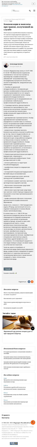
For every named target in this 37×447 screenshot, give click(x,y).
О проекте (6, 415)
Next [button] (32, 328)
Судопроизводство (12, 57)
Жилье (6, 393)
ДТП (5, 57)
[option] (18, 329)
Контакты (6, 418)
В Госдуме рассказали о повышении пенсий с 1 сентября (18, 352)
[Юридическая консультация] (6, 10)
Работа (6, 385)
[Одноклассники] (32, 281)
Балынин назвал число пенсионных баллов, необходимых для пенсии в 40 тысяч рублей (17, 357)
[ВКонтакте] (29, 281)
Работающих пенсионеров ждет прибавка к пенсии (17, 367)
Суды (10, 21)
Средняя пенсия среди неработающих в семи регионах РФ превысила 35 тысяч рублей (17, 362)
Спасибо (7, 269)
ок (33, 3)
